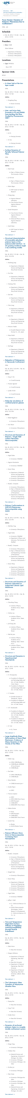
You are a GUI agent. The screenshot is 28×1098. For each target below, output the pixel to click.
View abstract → (10, 107)
